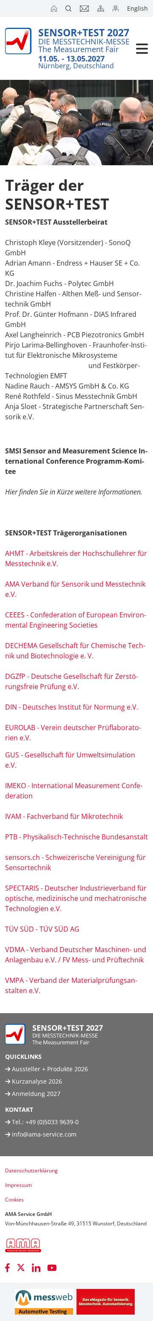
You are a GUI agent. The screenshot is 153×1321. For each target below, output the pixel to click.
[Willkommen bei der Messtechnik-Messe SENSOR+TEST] (55, 8)
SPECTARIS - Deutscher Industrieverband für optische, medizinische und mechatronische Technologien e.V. (76, 898)
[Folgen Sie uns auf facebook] (7, 1267)
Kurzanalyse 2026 (36, 1081)
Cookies (14, 1199)
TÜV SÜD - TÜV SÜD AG (42, 929)
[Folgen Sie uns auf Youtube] (52, 1267)
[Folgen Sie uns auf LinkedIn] (36, 1267)
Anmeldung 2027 (35, 1094)
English (137, 8)
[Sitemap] (101, 8)
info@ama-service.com (44, 1134)
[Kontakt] (85, 8)
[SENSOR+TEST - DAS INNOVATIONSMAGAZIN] (105, 1302)
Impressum (18, 1185)
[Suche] (69, 8)
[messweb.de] (44, 1302)
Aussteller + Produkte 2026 (49, 1069)
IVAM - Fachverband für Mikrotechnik (64, 816)
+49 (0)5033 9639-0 (52, 1122)
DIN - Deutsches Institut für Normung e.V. (71, 707)
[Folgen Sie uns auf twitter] (21, 1267)
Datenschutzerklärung (31, 1170)
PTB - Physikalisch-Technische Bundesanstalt (76, 837)
